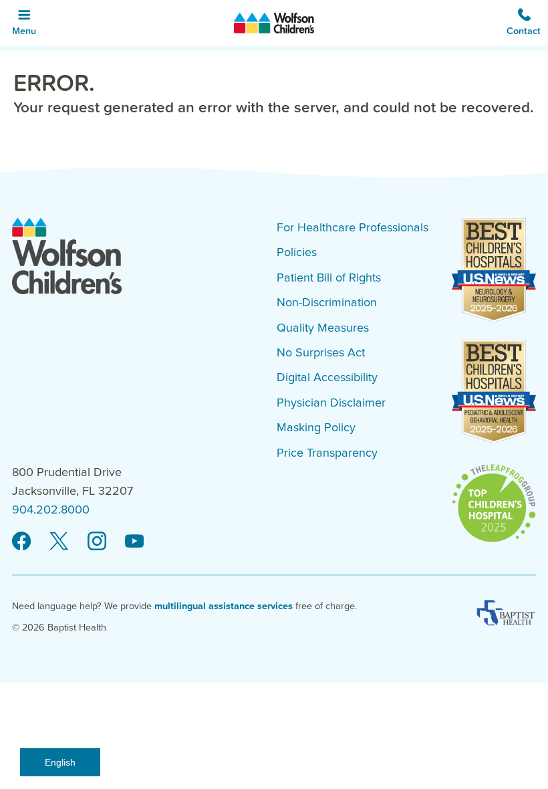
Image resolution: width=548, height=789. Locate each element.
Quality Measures (323, 327)
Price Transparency (327, 452)
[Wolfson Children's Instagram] (97, 541)
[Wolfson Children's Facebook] (21, 541)
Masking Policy (316, 427)
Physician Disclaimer (331, 402)
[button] (524, 23)
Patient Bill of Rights (329, 277)
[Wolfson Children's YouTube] (134, 541)
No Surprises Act (321, 352)
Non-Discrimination (327, 302)
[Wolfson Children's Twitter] (58, 541)
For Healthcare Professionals (352, 227)
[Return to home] (274, 23)
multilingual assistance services (223, 606)
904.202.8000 (51, 509)
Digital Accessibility (327, 377)
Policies (297, 252)
